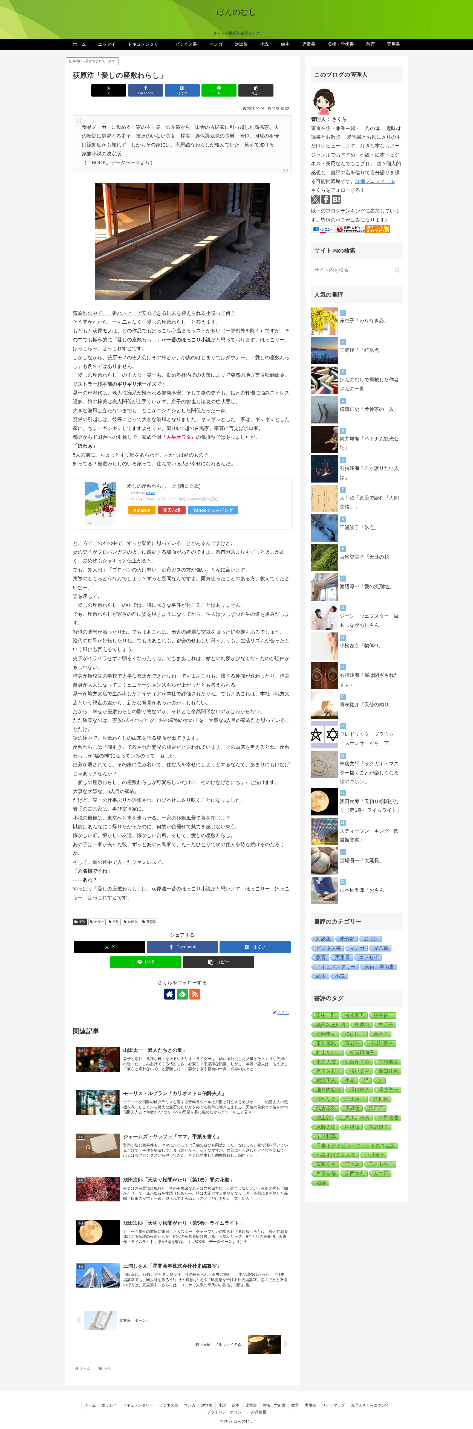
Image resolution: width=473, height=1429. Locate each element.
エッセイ (369, 957)
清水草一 (355, 1099)
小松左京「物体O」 (361, 645)
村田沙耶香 (381, 1043)
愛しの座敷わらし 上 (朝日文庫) (164, 486)
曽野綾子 (378, 1127)
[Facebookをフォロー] (325, 199)
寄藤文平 (326, 1164)
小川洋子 (374, 1155)
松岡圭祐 (326, 1034)
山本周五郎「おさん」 (364, 890)
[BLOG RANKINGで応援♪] (350, 228)
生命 (350, 1080)
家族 (116, 922)
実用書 (342, 957)
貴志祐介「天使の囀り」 (367, 704)
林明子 (386, 1024)
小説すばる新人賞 (336, 1155)
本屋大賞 (326, 1062)
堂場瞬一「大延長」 (362, 860)
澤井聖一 (388, 1090)
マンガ (357, 948)
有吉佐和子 (328, 1071)
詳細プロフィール (375, 181)
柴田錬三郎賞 (331, 1024)
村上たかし (328, 1052)
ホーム (90, 1405)
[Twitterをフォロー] (315, 199)
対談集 (323, 939)
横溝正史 (326, 1080)
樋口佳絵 (388, 1071)
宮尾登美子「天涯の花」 (367, 557)
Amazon (142, 510)
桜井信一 (383, 1015)
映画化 (133, 922)
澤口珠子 (360, 1090)
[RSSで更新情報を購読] (194, 994)
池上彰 (323, 1117)
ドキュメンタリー (336, 966)
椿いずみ (360, 1071)
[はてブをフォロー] (336, 199)
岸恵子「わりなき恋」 (364, 320)
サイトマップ (333, 1405)
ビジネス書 (328, 948)
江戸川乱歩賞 (355, 1117)
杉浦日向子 (362, 1052)
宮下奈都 (326, 1173)
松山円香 (355, 1034)
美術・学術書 (379, 966)
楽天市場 (172, 510)
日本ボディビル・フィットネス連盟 (355, 1145)
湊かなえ (326, 1099)
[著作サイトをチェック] (169, 994)
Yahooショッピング (213, 510)
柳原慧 (362, 1024)
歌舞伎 (352, 1127)
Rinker (150, 493)
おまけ (371, 939)
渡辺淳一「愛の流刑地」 (367, 586)
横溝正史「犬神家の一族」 (369, 409)
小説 (82, 922)
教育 (321, 957)
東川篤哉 (326, 1043)
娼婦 (321, 1183)
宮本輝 (352, 1164)
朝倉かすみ (357, 1062)
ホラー (99, 922)
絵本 (321, 976)
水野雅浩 (388, 1117)
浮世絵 (381, 1099)
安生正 (381, 1173)
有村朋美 (388, 1062)
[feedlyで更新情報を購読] (182, 994)
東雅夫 (381, 1034)
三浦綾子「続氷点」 (362, 350)
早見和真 (326, 1136)
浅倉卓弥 (326, 1108)
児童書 (381, 948)
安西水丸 (355, 1173)
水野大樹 (326, 1127)
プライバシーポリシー (226, 1412)
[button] (255, 90)
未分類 (347, 939)
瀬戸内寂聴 (328, 1090)
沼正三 (376, 1108)
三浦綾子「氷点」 (359, 527)
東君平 (352, 1043)
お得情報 (258, 1412)
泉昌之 (352, 1108)
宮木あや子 (381, 1164)
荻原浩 (151, 922)
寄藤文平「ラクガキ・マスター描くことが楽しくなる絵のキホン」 (369, 772)
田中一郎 (326, 1015)
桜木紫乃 (355, 1015)
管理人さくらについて (370, 1405)
